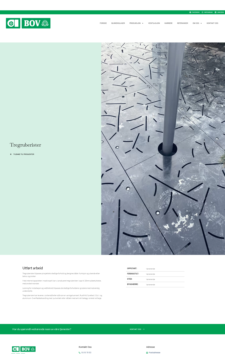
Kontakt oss (212, 23)
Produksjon (135, 23)
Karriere (168, 23)
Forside (103, 23)
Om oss (196, 23)
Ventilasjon (154, 23)
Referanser (182, 23)
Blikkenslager (118, 23)
